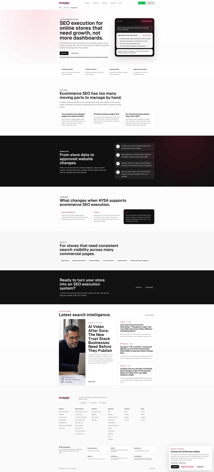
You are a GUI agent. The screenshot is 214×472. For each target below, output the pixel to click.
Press (109, 436)
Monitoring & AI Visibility (65, 425)
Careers (126, 417)
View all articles (149, 315)
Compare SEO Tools (113, 425)
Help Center (111, 431)
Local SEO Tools (79, 433)
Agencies (94, 420)
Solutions (104, 3)
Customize (200, 466)
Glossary (110, 414)
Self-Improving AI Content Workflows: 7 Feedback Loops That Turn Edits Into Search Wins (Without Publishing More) (136, 328)
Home (60, 7)
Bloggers (94, 414)
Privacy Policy (174, 462)
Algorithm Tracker (113, 417)
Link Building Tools (80, 431)
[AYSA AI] (64, 3)
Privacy (143, 411)
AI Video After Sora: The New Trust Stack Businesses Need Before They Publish (100, 338)
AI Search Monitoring (80, 417)
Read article (91, 381)
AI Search (90, 322)
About (126, 411)
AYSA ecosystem (64, 447)
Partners (126, 420)
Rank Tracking (79, 425)
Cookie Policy (182, 462)
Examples (110, 433)
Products (61, 408)
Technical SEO (63, 417)
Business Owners (96, 411)
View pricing (74, 53)
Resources (96, 3)
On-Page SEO (62, 420)
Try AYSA (141, 3)
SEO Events (111, 420)
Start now (64, 53)
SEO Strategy (123, 343)
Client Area (151, 3)
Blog (109, 411)
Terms (142, 414)
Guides (110, 428)
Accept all (175, 466)
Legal (142, 408)
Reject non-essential (187, 466)
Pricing (120, 3)
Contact (126, 414)
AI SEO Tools (78, 414)
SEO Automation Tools (81, 411)
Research (61, 414)
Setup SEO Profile (64, 411)
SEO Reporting (79, 428)
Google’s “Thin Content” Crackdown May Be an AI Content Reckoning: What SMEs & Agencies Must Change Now (136, 350)
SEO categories (79, 408)
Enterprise (113, 3)
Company (126, 408)
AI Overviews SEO (80, 420)
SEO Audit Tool (79, 422)
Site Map (110, 439)
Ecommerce (95, 417)
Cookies (143, 417)
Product (87, 3)
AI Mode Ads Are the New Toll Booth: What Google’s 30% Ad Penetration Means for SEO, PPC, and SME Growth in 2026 (136, 372)
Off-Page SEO (62, 422)
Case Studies (111, 422)
